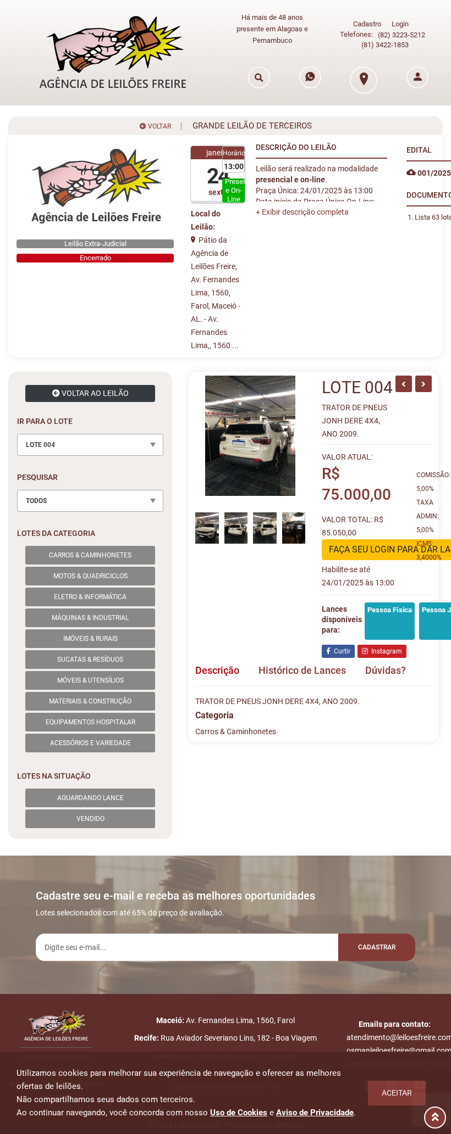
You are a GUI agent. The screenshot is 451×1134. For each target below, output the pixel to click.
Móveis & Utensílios (90, 680)
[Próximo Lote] (423, 384)
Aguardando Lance (90, 798)
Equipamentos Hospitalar (90, 722)
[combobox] (90, 445)
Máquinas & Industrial (90, 618)
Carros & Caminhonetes (90, 555)
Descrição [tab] (217, 670)
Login (400, 24)
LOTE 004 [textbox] (40, 445)
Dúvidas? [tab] (385, 670)
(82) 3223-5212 (401, 35)
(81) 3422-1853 (385, 45)
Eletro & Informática (90, 597)
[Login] (417, 77)
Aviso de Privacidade (315, 1113)
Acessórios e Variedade (90, 743)
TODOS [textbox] (36, 501)
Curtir (340, 651)
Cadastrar (376, 947)
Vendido (90, 819)
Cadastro (367, 24)
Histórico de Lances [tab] (302, 670)
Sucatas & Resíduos (90, 659)
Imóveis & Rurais (90, 639)
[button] (302, 212)
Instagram (385, 651)
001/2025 (433, 173)
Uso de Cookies (238, 1113)
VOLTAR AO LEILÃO (94, 393)
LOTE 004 (357, 387)
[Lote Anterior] (403, 384)
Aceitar (397, 1092)
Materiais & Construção (90, 701)
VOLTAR (158, 126)
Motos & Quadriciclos (90, 576)
